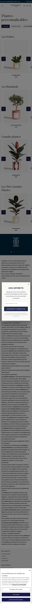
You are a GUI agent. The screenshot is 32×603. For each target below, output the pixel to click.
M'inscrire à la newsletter (16, 309)
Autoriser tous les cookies (16, 599)
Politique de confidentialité (19, 584)
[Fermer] (30, 570)
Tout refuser (16, 594)
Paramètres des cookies (16, 589)
